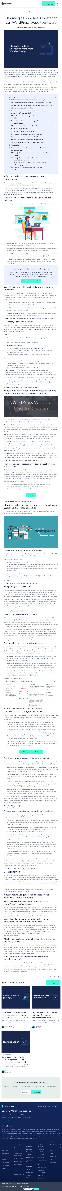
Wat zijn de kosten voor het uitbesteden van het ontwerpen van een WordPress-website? (31, 112)
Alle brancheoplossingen (19, 1173)
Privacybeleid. (26, 1186)
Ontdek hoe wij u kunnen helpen (31, 281)
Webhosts (28, 1154)
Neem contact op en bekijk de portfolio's (25, 137)
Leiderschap (5, 1151)
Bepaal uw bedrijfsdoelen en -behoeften (26, 126)
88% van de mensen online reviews (38, 658)
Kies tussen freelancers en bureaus (24, 131)
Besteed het (7, 470)
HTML (30, 348)
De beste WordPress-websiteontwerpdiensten (23, 387)
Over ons (4, 1145)
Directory (16, 1167)
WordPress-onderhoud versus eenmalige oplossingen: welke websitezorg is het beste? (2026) (15, 1015)
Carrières (4, 1159)
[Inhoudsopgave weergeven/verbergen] (54, 97)
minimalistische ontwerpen (15, 352)
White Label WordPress (29, 1146)
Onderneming (17, 1145)
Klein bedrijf (17, 1148)
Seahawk (29, 629)
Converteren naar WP (42, 1164)
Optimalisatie (41, 1157)
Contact (52, 1159)
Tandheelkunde (18, 1164)
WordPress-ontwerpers (26, 75)
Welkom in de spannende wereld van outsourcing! (28, 100)
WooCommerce (35, 1010)
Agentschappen (30, 1157)
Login (51, 1153)
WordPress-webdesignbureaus (40, 634)
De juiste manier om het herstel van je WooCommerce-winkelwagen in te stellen (44, 1015)
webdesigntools (16, 77)
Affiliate (28, 1169)
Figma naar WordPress (18, 611)
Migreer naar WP (42, 1160)
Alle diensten (41, 1178)
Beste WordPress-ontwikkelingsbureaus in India (22, 461)
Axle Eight (29, 321)
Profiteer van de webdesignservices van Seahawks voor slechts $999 (33, 117)
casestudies (29, 730)
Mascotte (4, 1168)
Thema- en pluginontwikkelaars (31, 1161)
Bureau (31, 12)
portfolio (17, 653)
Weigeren (36, 1188)
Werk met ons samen (29, 1176)
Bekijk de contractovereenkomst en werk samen (28, 139)
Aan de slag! (31, 495)
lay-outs (30, 476)
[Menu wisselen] (59, 4)
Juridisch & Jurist (18, 1161)
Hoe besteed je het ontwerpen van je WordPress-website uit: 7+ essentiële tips (31, 122)
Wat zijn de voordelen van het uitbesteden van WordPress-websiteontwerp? (31, 154)
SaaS (15, 1151)
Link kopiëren (42, 977)
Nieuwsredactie (6, 1148)
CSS (34, 348)
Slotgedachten (15, 145)
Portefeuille (5, 1171)
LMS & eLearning (18, 1158)
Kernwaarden (5, 1153)
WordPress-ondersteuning (42, 1171)
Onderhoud (41, 1175)
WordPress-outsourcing (29, 1150)
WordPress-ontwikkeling (41, 1150)
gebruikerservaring (48, 308)
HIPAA (15, 1170)
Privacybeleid (53, 1151)
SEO (23, 636)
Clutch (20, 678)
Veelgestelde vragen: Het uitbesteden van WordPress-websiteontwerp (29, 149)
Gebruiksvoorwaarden (55, 1145)
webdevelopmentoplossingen (42, 329)
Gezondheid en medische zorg (18, 1154)
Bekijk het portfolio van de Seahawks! (31, 752)
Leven (3, 1156)
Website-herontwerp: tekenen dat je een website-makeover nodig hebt (32, 318)
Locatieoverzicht (6, 1162)
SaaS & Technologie (29, 1165)
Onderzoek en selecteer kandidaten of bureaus (27, 134)
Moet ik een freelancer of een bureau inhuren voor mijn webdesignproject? (30, 164)
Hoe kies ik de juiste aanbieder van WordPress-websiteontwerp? (28, 169)
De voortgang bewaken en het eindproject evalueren (29, 142)
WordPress (4, 1010)
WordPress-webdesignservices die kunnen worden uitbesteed (32, 105)
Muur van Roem (6, 1165)
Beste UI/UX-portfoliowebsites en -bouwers (23, 583)
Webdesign (41, 1154)
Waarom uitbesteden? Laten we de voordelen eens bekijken (32, 102)
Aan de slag (53, 1156)
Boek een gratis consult (54, 1163)
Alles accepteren (28, 1188)
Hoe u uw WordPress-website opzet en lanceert (22, 868)
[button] (50, 977)
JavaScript (41, 348)
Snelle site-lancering (41, 1146)
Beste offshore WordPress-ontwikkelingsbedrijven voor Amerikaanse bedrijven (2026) (14, 1059)
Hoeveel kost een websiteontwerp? (23, 501)
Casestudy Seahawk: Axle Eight (23, 108)
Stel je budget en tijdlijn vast (22, 128)
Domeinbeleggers (31, 1172)
